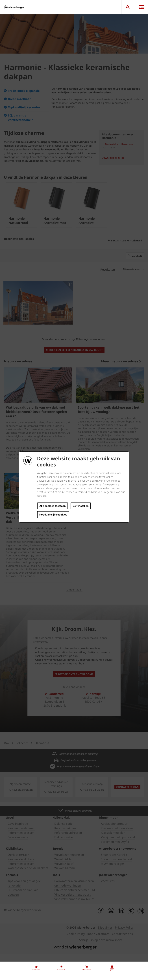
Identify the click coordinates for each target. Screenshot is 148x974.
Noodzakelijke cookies (53, 514)
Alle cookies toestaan (52, 505)
